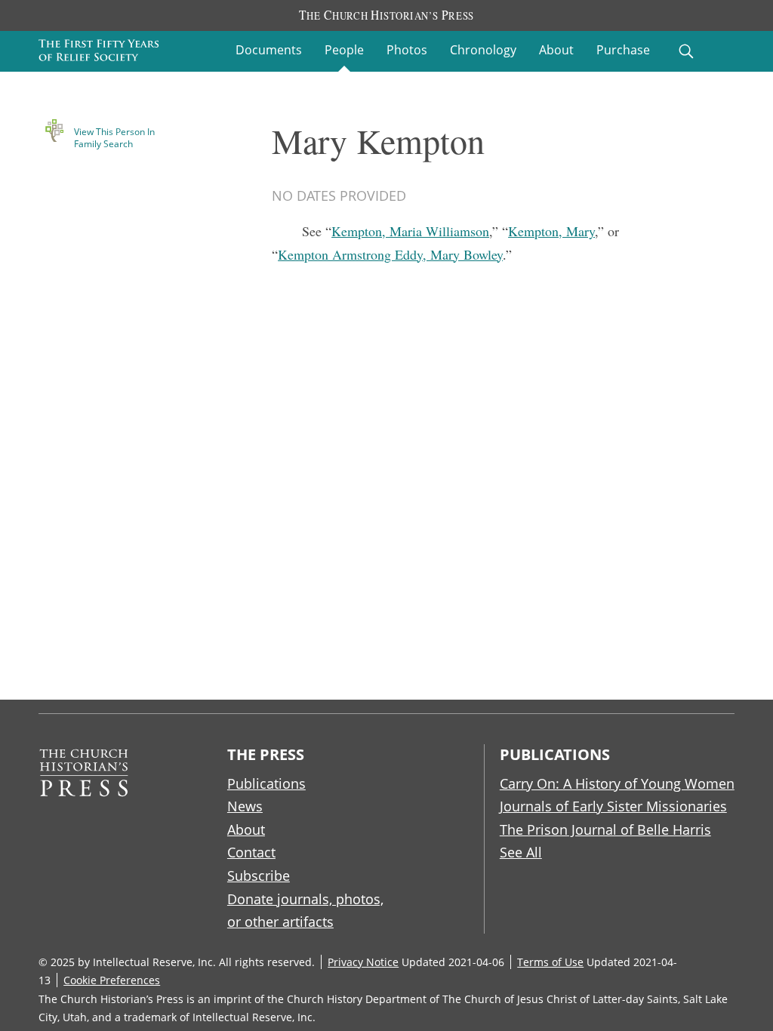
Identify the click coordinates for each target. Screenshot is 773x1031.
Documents (269, 50)
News (245, 806)
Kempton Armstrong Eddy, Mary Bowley (390, 254)
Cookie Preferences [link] (111, 980)
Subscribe (258, 875)
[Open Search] (686, 51)
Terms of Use (550, 962)
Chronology (483, 50)
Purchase (623, 50)
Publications (266, 783)
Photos (406, 50)
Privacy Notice (363, 962)
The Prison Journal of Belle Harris (605, 829)
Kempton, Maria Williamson (410, 231)
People (344, 50)
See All (521, 852)
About (556, 50)
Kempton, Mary (551, 231)
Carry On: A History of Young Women (617, 783)
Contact (251, 852)
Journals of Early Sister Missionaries (613, 806)
